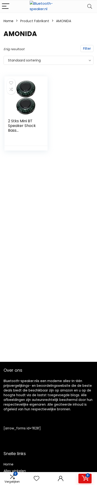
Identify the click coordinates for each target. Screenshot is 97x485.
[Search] (89, 6)
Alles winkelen (15, 471)
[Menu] (5, 6)
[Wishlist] (36, 478)
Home (8, 21)
